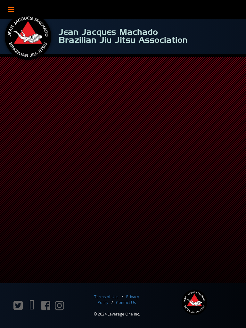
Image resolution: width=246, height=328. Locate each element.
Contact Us (126, 302)
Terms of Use (106, 296)
